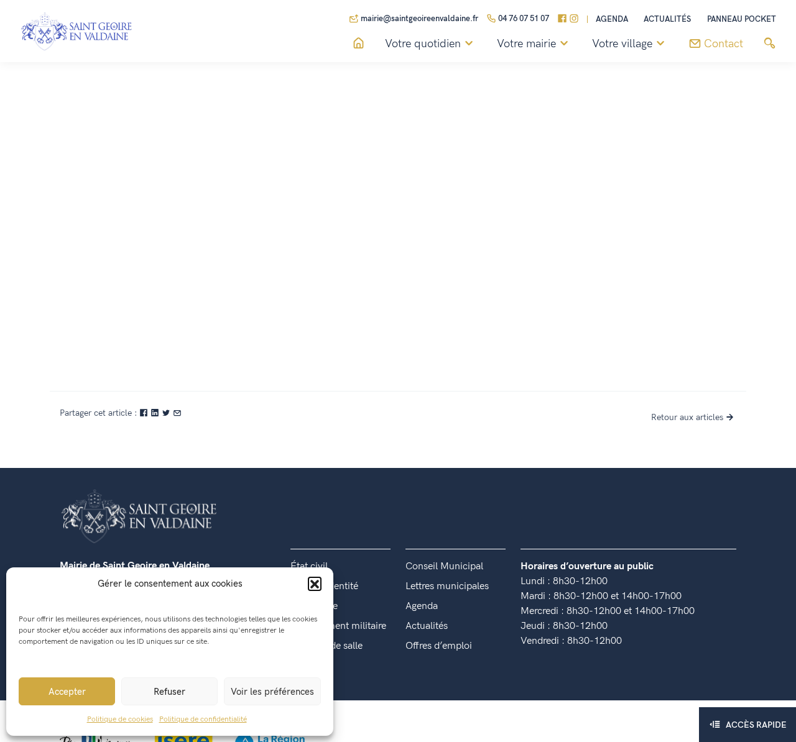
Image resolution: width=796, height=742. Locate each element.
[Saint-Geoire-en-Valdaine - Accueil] (543, 196)
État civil (309, 566)
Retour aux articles (687, 417)
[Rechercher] (769, 43)
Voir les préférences (272, 691)
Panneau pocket (741, 20)
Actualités (667, 20)
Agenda (612, 20)
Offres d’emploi (438, 646)
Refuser (169, 691)
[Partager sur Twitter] (167, 413)
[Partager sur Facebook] (144, 413)
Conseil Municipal (444, 566)
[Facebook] (562, 19)
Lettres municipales (447, 586)
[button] (314, 583)
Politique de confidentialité (203, 719)
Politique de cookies (120, 719)
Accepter (67, 691)
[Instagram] (574, 19)
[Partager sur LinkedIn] (156, 413)
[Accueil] (358, 43)
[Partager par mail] (177, 413)
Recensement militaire (338, 626)
